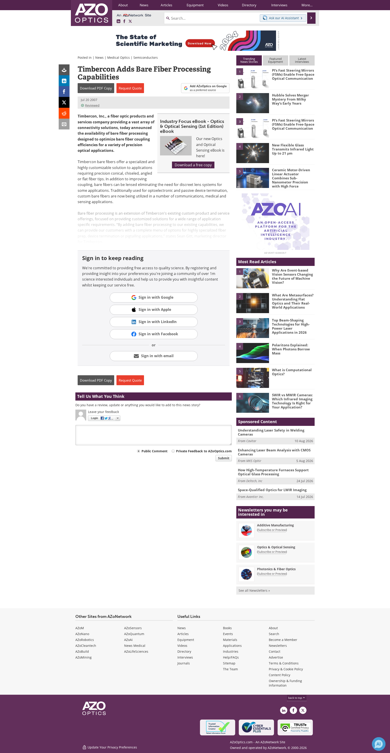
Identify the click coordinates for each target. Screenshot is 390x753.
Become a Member (283, 640)
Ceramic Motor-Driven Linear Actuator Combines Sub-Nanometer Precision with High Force (291, 178)
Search (274, 634)
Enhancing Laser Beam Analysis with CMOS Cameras (274, 452)
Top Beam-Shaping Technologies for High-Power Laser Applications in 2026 (291, 326)
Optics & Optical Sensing (276, 547)
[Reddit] (64, 113)
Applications (232, 645)
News (99, 57)
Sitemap (229, 663)
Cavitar (251, 441)
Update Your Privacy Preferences (112, 747)
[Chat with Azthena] (378, 744)
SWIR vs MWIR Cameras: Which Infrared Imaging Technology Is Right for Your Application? (292, 401)
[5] (252, 178)
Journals (183, 663)
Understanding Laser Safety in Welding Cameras (271, 432)
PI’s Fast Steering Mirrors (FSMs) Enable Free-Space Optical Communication (293, 74)
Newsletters (278, 645)
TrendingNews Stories (249, 60)
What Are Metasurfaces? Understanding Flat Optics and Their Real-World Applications (292, 301)
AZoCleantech (85, 645)
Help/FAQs (231, 657)
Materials (230, 640)
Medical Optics (118, 57)
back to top (295, 698)
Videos (182, 645)
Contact (274, 651)
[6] (252, 403)
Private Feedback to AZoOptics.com (204, 451)
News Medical (134, 645)
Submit (223, 458)
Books (227, 628)
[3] (252, 128)
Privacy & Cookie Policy (286, 669)
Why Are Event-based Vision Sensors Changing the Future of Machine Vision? (292, 276)
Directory (184, 651)
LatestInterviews (302, 60)
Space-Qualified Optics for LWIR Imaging (272, 490)
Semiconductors (145, 57)
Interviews (185, 657)
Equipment (185, 640)
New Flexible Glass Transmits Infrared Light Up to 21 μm (293, 149)
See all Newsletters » (254, 590)
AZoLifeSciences (136, 651)
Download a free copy (193, 164)
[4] (252, 153)
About (273, 628)
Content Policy (279, 675)
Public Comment (154, 451)
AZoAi (128, 640)
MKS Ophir (253, 461)
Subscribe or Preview (272, 530)
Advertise (276, 657)
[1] (252, 78)
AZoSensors (133, 628)
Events (228, 634)
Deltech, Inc (254, 481)
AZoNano (82, 634)
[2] (252, 103)
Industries (230, 651)
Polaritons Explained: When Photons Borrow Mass (291, 349)
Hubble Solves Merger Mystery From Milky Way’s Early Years (290, 99)
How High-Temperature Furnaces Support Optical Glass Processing (273, 472)
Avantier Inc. (255, 497)
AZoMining (83, 657)
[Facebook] (64, 91)
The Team (230, 669)
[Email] (64, 124)
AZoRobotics (84, 640)
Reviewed (92, 105)
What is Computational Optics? (292, 372)
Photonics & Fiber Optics (276, 569)
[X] (64, 102)
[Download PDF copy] (64, 69)
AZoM (79, 628)
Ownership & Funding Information (285, 683)
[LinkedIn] (64, 80)
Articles (183, 634)
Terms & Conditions (284, 663)
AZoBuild (82, 651)
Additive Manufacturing (275, 525)
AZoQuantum (134, 634)
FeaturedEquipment (275, 60)
